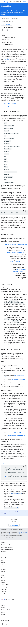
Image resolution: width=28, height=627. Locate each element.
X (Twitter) (3, 569)
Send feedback (6, 24)
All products (4, 614)
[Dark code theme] (23, 211)
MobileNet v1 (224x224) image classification (15, 244)
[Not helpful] (12, 21)
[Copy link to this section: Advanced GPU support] (21, 349)
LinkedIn (3, 567)
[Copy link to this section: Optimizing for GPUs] (18, 284)
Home (2, 18)
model (22, 250)
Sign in (24, 1)
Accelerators (4, 551)
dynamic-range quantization (18, 379)
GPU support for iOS (9, 106)
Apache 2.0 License (22, 532)
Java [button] (8, 462)
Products (7, 18)
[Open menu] (2, 1)
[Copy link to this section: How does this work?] (13, 390)
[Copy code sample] (26, 211)
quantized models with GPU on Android (17, 433)
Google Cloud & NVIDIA (6, 554)
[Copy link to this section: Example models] (15, 235)
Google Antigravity (5, 587)
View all (3, 593)
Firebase (3, 582)
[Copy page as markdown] (7, 30)
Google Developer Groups (7, 547)
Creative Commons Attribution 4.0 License (17, 531)
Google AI (3, 612)
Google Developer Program (7, 544)
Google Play (3, 591)
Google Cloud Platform (6, 609)
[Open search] (21, 2)
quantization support (13, 187)
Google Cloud (4, 589)
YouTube (3, 571)
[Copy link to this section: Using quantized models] (18, 366)
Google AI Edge (6, 6)
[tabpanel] (14, 472)
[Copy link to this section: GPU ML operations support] (24, 111)
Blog (2, 560)
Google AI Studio (5, 584)
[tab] (3, 462)
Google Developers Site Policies (15, 533)
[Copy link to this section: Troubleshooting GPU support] (22, 193)
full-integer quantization (17, 382)
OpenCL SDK (6, 513)
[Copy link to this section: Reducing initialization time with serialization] (10, 442)
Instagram (3, 564)
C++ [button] (3, 462)
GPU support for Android (10, 103)
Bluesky (3, 562)
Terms (2, 620)
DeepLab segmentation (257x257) (15, 252)
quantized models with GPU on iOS (16, 435)
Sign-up (7, 12)
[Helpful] (10, 21)
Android (3, 577)
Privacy (7, 620)
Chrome (3, 580)
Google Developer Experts (7, 549)
